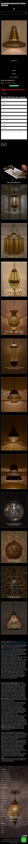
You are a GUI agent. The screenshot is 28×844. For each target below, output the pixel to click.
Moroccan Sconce (4, 771)
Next (25, 172)
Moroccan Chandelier (5, 780)
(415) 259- (4, 814)
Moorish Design (4, 800)
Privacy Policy (3, 802)
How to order (3, 794)
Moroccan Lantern (4, 782)
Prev (2, 172)
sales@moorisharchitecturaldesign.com (9, 816)
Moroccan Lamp (4, 784)
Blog (2, 804)
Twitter (2, 827)
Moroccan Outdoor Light (5, 776)
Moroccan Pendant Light (5, 778)
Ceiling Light (7, 773)
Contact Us (3, 796)
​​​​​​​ (22, 835)
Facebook (3, 825)
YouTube (2, 830)
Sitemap (2, 806)
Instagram (3, 832)
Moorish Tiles (3, 798)
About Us (2, 789)
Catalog (2, 791)
